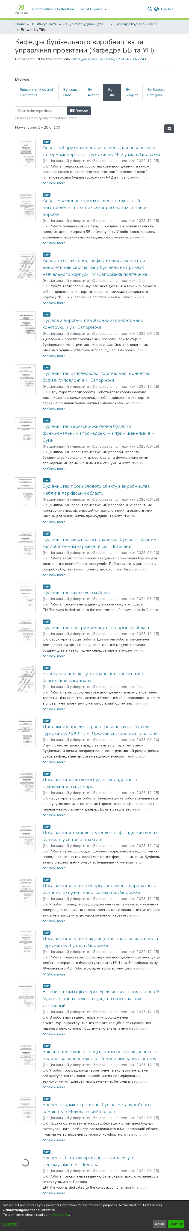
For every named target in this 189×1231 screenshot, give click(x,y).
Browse (81, 110)
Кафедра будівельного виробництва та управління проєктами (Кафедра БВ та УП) (137, 24)
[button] (54, 183)
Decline (159, 1224)
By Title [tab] (111, 92)
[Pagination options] (169, 128)
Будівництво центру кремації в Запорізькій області (97, 627)
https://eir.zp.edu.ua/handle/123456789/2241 (109, 59)
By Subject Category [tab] (156, 92)
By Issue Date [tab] (70, 92)
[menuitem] (92, 9)
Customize (10, 1224)
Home (20, 24)
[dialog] (94, 1215)
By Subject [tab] (132, 92)
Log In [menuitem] (166, 9)
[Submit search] (150, 9)
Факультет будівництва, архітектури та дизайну (86, 24)
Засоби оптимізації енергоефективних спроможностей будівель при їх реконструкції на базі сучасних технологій (101, 999)
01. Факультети (44, 24)
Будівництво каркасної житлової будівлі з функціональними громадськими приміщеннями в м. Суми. (99, 433)
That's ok (176, 1224)
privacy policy (59, 1215)
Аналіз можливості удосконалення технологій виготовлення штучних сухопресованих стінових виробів (95, 207)
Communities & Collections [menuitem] (53, 9)
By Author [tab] (93, 92)
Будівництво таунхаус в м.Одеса (77, 592)
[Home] (21, 9)
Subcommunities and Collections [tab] (36, 92)
